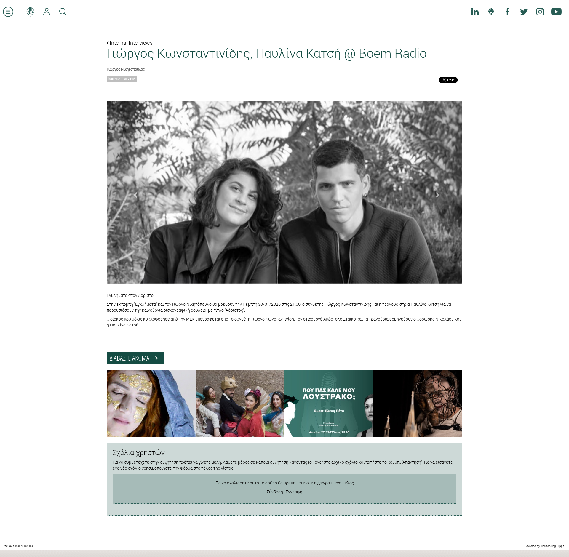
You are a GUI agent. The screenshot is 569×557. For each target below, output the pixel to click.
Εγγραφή (294, 491)
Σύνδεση (275, 491)
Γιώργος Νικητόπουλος (126, 69)
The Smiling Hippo (553, 546)
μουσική (129, 79)
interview (114, 79)
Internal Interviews (130, 42)
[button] (133, 192)
